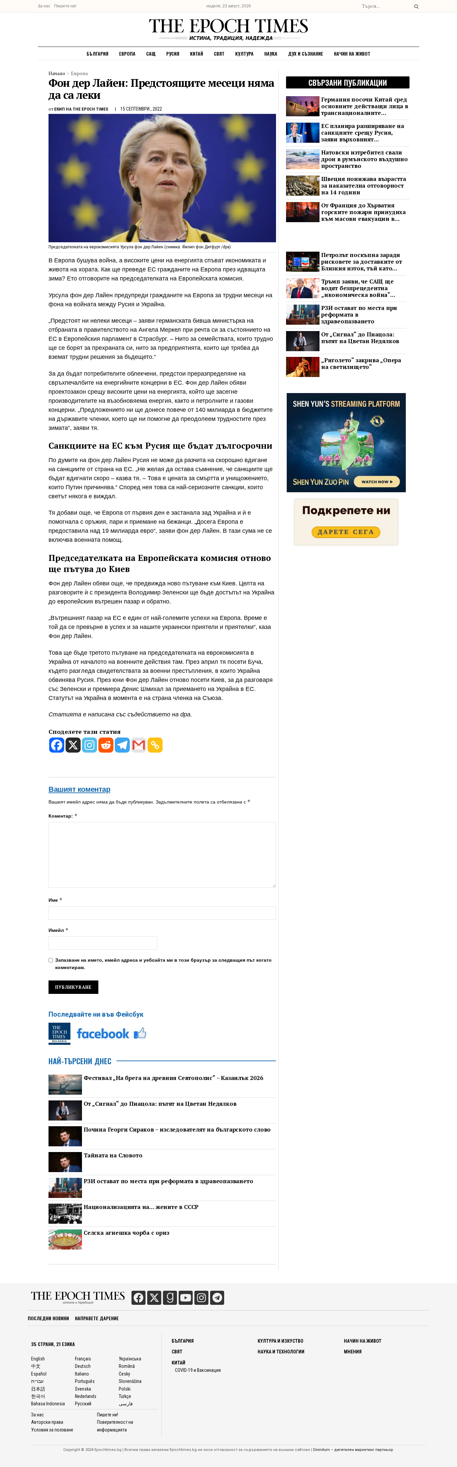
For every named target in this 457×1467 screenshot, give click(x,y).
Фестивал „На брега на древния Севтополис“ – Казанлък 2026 (173, 1078)
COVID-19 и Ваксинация (198, 1370)
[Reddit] (105, 745)
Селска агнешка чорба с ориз (126, 1232)
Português (85, 1381)
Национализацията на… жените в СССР (141, 1207)
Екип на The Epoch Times (81, 109)
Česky (124, 1374)
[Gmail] (138, 745)
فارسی (126, 1403)
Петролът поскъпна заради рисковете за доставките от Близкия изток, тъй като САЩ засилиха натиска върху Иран (361, 262)
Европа (127, 53)
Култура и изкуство (280, 1341)
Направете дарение (97, 1318)
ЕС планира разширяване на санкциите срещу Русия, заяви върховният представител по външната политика (362, 133)
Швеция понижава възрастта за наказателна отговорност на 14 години (363, 186)
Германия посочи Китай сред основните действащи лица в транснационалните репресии (364, 106)
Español (39, 1374)
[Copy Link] (155, 745)
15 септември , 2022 (141, 109)
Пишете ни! (65, 6)
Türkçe (125, 1396)
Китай (196, 53)
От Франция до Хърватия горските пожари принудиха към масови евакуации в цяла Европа (363, 212)
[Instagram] (89, 745)
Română (127, 1366)
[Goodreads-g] (170, 1298)
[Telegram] (122, 745)
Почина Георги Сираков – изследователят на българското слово (177, 1129)
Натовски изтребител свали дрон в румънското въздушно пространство (364, 159)
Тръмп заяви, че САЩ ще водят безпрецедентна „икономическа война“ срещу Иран (357, 288)
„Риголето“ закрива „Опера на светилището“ (361, 363)
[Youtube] (186, 1298)
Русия (172, 53)
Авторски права (47, 1422)
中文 (35, 1366)
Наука (270, 53)
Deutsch (83, 1366)
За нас (44, 6)
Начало (57, 73)
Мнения (353, 1351)
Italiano (82, 1374)
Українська (130, 1358)
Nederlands (85, 1396)
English (38, 1358)
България (97, 53)
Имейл (59, 930)
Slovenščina (130, 1381)
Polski (124, 1389)
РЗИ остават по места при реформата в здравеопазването (168, 1181)
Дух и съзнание (305, 53)
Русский (83, 1403)
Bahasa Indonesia (48, 1403)
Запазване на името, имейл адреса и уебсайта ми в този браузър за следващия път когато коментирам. (163, 963)
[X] (73, 745)
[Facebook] (56, 745)
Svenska (83, 1389)
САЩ (151, 53)
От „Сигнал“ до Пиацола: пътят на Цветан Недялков (160, 1103)
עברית (37, 1381)
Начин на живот (352, 53)
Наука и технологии (281, 1351)
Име (56, 900)
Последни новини (48, 1318)
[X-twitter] (154, 1298)
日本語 (38, 1389)
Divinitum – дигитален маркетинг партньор (353, 1450)
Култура (244, 53)
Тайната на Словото (113, 1155)
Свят (219, 53)
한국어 (38, 1396)
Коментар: (63, 816)
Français (83, 1358)
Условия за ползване (52, 1429)
